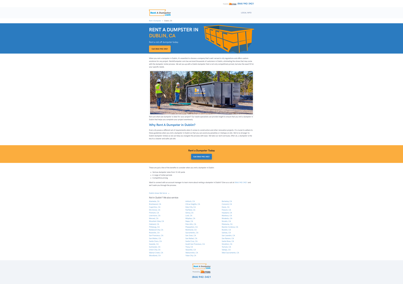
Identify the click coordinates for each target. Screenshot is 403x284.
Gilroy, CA (189, 213)
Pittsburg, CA (154, 227)
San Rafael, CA (191, 238)
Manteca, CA (227, 215)
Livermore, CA (154, 215)
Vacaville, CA (190, 250)
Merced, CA (153, 218)
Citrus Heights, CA (192, 204)
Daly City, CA (190, 207)
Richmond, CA (191, 230)
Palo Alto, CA (190, 224)
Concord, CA (227, 204)
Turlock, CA (226, 247)
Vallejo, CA (226, 250)
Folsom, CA (226, 210)
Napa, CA (189, 221)
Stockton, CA (227, 244)
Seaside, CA (154, 244)
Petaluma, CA (227, 224)
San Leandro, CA (228, 235)
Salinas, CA (226, 233)
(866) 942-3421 (245, 3)
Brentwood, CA (155, 204)
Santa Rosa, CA (228, 241)
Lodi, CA (188, 215)
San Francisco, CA (156, 235)
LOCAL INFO (246, 13)
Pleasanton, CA (191, 227)
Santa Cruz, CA (191, 241)
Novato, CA (226, 221)
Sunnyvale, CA (154, 247)
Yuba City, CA (190, 255)
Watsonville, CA (191, 253)
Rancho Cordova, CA (230, 227)
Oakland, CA (154, 224)
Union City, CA (154, 250)
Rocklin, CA (226, 230)
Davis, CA (225, 207)
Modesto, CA (227, 218)
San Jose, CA (190, 235)
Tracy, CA (189, 247)
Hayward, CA (227, 213)
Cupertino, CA (154, 207)
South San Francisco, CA (195, 244)
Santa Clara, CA (155, 241)
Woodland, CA (155, 255)
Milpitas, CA (190, 218)
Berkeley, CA (227, 201)
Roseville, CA (154, 233)
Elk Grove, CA (154, 210)
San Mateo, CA (155, 238)
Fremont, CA (154, 213)
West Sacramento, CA (230, 253)
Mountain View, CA (156, 221)
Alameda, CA (154, 201)
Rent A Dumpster (155, 21)
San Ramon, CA (228, 238)
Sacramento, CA (191, 233)
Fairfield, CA (190, 210)
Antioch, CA (190, 201)
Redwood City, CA (156, 230)
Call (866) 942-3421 (160, 49)
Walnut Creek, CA (156, 253)
